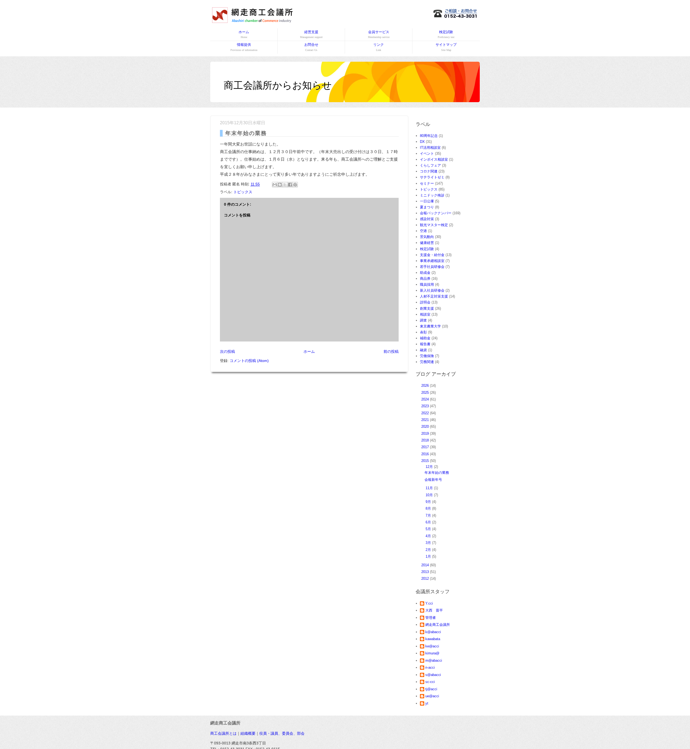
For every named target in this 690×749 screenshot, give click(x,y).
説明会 (425, 302)
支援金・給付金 (432, 255)
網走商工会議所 (437, 625)
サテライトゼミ (432, 177)
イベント (427, 153)
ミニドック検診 (432, 195)
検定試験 (446, 34)
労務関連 (427, 362)
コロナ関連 (428, 171)
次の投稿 (227, 351)
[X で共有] (285, 184)
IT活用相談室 (430, 148)
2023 (425, 406)
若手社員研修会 (432, 267)
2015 (425, 461)
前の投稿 (391, 351)
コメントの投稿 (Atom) (249, 360)
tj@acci (431, 689)
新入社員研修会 (432, 290)
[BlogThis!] (279, 184)
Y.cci (429, 603)
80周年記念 (429, 136)
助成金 (425, 273)
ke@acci (432, 646)
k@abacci (433, 632)
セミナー (427, 183)
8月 (429, 508)
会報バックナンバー (435, 213)
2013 (425, 572)
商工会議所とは (223, 733)
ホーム (244, 34)
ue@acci (432, 696)
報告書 (425, 344)
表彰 (423, 332)
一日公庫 (427, 201)
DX (422, 142)
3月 (429, 543)
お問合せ (311, 47)
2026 (425, 386)
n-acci (430, 667)
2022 (425, 413)
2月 (429, 550)
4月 (429, 536)
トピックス (242, 192)
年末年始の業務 (437, 473)
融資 (423, 350)
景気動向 (427, 237)
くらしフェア (430, 165)
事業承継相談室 (432, 261)
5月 (429, 529)
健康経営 (427, 243)
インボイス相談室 (434, 159)
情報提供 (243, 47)
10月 (430, 495)
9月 (429, 502)
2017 (425, 447)
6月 (429, 522)
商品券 (425, 279)
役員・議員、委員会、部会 (282, 733)
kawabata (432, 639)
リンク (378, 47)
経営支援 (311, 34)
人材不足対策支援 (434, 296)
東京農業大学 (430, 326)
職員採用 (427, 284)
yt (426, 703)
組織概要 (248, 733)
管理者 (430, 618)
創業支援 (427, 308)
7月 (429, 515)
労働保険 (427, 356)
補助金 (425, 338)
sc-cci (430, 682)
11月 (430, 488)
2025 (425, 393)
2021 (425, 420)
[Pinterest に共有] (295, 184)
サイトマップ (446, 47)
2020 (425, 426)
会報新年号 (433, 480)
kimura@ (432, 653)
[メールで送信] (274, 184)
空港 (423, 231)
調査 (423, 320)
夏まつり (427, 207)
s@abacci (433, 675)
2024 (425, 399)
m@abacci (433, 660)
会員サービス (378, 34)
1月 (429, 556)
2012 (425, 579)
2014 (425, 565)
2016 (425, 454)
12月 (430, 467)
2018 (425, 440)
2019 (425, 434)
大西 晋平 (434, 610)
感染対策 (427, 219)
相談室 (425, 314)
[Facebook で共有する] (290, 184)
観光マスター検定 (434, 225)
